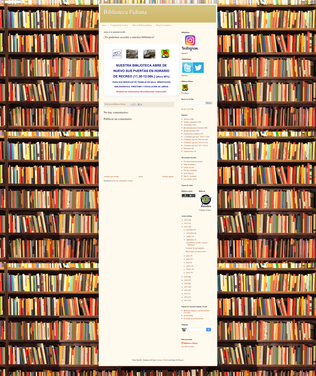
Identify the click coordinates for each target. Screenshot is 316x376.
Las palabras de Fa (190, 179)
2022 (186, 223)
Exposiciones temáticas (192, 133)
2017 (186, 287)
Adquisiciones (188, 151)
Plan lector (187, 148)
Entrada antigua (167, 176)
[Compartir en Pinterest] (141, 104)
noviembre (190, 233)
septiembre (190, 239)
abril (188, 262)
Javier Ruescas (189, 173)
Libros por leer (189, 167)
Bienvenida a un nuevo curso (196, 251)
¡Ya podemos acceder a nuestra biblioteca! (196, 243)
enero (188, 272)
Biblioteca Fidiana (125, 12)
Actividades (188, 125)
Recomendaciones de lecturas (194, 128)
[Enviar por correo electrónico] (131, 104)
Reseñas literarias (190, 131)
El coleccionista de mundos (193, 161)
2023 (186, 220)
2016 (186, 290)
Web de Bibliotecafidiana (142, 25)
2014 (186, 297)
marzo (188, 266)
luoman (159, 360)
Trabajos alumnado (190, 122)
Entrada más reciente (111, 176)
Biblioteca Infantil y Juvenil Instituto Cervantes (196, 311)
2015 (186, 293)
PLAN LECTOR (187, 109)
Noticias (186, 119)
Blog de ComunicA (163, 25)
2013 (186, 300)
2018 (186, 283)
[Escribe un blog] (134, 104)
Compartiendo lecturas (119, 25)
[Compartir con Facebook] (139, 104)
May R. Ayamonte (190, 176)
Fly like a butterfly (190, 170)
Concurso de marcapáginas (195, 248)
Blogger (180, 360)
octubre (189, 236)
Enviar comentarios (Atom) (123, 180)
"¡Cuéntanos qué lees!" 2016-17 (195, 136)
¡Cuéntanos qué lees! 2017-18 (194, 145)
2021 (186, 227)
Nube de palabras (190, 164)
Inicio (104, 25)
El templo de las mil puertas (193, 318)
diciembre (190, 229)
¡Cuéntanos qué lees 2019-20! (194, 139)
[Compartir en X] (136, 104)
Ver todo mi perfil (187, 346)
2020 (186, 277)
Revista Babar (188, 315)
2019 (186, 280)
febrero (189, 269)
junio (188, 255)
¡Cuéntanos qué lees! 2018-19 (194, 142)
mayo (188, 259)
